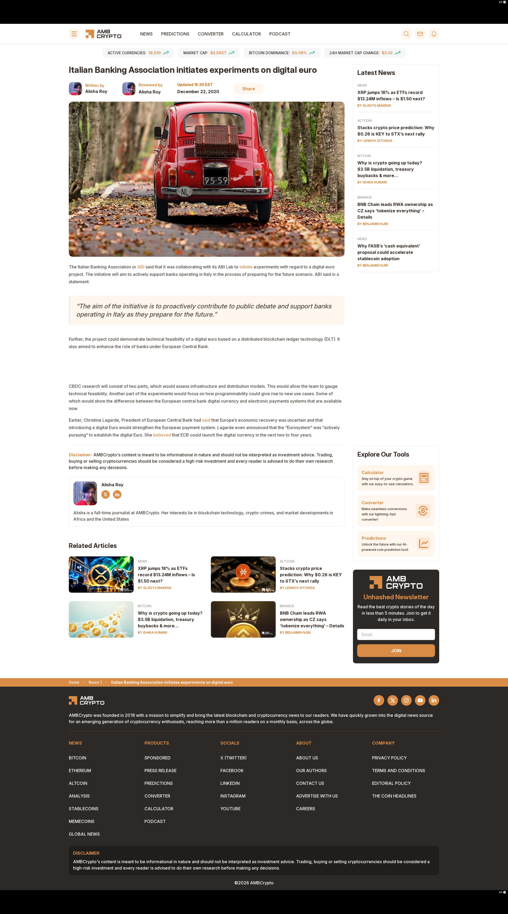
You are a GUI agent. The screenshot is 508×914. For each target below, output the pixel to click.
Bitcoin (144, 606)
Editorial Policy (391, 783)
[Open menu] (74, 34)
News (146, 34)
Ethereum (80, 770)
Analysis (79, 796)
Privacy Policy (389, 757)
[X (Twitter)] (105, 494)
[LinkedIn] (117, 494)
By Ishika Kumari (152, 632)
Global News (84, 834)
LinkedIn (230, 783)
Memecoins (81, 821)
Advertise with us (317, 796)
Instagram (233, 796)
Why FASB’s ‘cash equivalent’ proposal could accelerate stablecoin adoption (388, 252)
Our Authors (311, 770)
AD (500, 2)
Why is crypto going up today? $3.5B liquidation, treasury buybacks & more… (170, 619)
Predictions (175, 34)
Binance (287, 606)
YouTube (230, 808)
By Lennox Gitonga (297, 588)
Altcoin (287, 561)
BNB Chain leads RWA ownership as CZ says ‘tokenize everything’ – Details (312, 619)
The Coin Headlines (394, 796)
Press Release (160, 770)
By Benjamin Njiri (295, 632)
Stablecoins (83, 808)
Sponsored (157, 757)
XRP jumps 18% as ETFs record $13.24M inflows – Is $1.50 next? (166, 575)
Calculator (246, 34)
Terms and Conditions (398, 770)
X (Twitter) (233, 757)
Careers (305, 808)
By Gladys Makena (154, 588)
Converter (211, 34)
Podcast (280, 34)
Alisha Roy (96, 91)
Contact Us (310, 783)
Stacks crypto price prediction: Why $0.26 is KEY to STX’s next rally (311, 575)
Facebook (232, 770)
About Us (307, 757)
